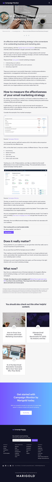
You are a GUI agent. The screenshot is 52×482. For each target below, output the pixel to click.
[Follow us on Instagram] (13, 465)
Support (28, 453)
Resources (28, 449)
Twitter (24, 35)
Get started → (9, 232)
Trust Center (40, 449)
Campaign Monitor (13, 139)
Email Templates (6, 453)
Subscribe (34, 440)
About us (39, 446)
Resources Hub (6, 31)
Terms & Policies (17, 465)
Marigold (24, 472)
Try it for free (26, 412)
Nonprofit (17, 449)
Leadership (40, 448)
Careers (39, 451)
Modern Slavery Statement (43, 456)
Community (29, 444)
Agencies (17, 446)
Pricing (4, 448)
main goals (15, 60)
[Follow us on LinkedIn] (5, 465)
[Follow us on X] (8, 465)
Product (5, 444)
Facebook (26, 35)
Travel (16, 456)
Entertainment (18, 451)
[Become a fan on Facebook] (10, 465)
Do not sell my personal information (28, 465)
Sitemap (39, 455)
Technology (17, 455)
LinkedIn (28, 35)
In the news (40, 453)
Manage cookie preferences (43, 458)
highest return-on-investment (26, 47)
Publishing (17, 453)
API (4, 451)
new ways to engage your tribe (21, 215)
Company (40, 444)
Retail (16, 448)
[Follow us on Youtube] (3, 465)
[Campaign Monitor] (19, 429)
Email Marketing (19, 444)
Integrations (5, 449)
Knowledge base (16, 31)
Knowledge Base (26, 12)
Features (5, 446)
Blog (27, 451)
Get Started (28, 446)
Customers (28, 448)
